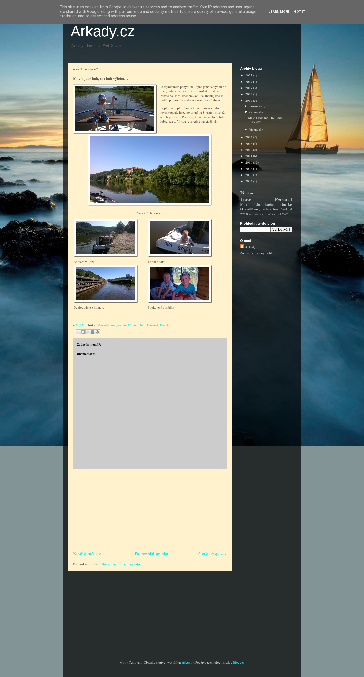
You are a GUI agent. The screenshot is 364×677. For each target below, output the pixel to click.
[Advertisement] (150, 509)
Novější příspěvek (89, 554)
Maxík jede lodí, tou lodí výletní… (265, 119)
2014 (249, 137)
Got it (299, 11)
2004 (249, 181)
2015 (249, 100)
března (254, 129)
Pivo (267, 214)
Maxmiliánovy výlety (112, 325)
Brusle (249, 214)
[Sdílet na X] (87, 331)
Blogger (238, 662)
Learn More (279, 11)
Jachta (270, 204)
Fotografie (259, 214)
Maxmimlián (136, 325)
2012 (249, 150)
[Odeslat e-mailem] (78, 331)
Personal (152, 325)
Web (242, 214)
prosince (255, 106)
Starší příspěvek (212, 554)
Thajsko (286, 204)
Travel (164, 325)
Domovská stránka (151, 554)
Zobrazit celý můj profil (256, 253)
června (254, 112)
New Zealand (282, 209)
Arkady (250, 246)
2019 (249, 81)
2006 (249, 175)
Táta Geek (275, 214)
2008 (249, 168)
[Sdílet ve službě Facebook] (92, 331)
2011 (249, 156)
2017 (249, 88)
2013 (249, 143)
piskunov (188, 662)
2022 (249, 75)
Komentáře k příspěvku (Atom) (122, 564)
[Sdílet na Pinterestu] (97, 331)
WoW (285, 214)
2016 (249, 94)
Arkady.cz (103, 31)
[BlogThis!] (83, 331)
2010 (249, 162)
